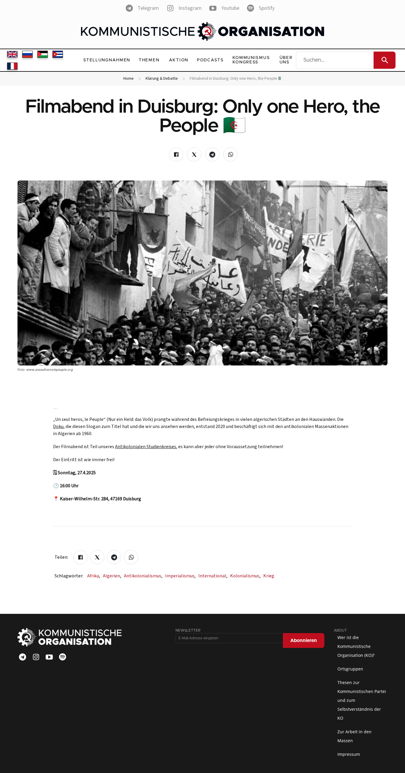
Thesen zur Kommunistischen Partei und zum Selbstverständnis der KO (361, 700)
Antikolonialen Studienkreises (145, 446)
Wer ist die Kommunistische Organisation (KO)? (355, 646)
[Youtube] (49, 657)
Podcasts (210, 60)
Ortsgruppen (350, 669)
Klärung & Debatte (162, 78)
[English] (12, 54)
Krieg (268, 576)
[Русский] (27, 54)
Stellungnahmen (106, 60)
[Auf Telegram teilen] (212, 154)
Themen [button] (149, 60)
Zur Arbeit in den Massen (354, 736)
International (212, 576)
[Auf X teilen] (194, 154)
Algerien (112, 576)
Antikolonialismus (143, 576)
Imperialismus (180, 576)
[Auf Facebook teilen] (176, 154)
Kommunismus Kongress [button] (251, 60)
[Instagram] (35, 657)
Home (128, 78)
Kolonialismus (245, 576)
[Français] (12, 66)
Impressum (348, 754)
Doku (58, 426)
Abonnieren (303, 640)
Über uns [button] (286, 60)
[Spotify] (62, 657)
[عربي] (42, 54)
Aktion (178, 60)
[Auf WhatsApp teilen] (230, 154)
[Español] (57, 54)
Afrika (93, 576)
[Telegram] (22, 657)
